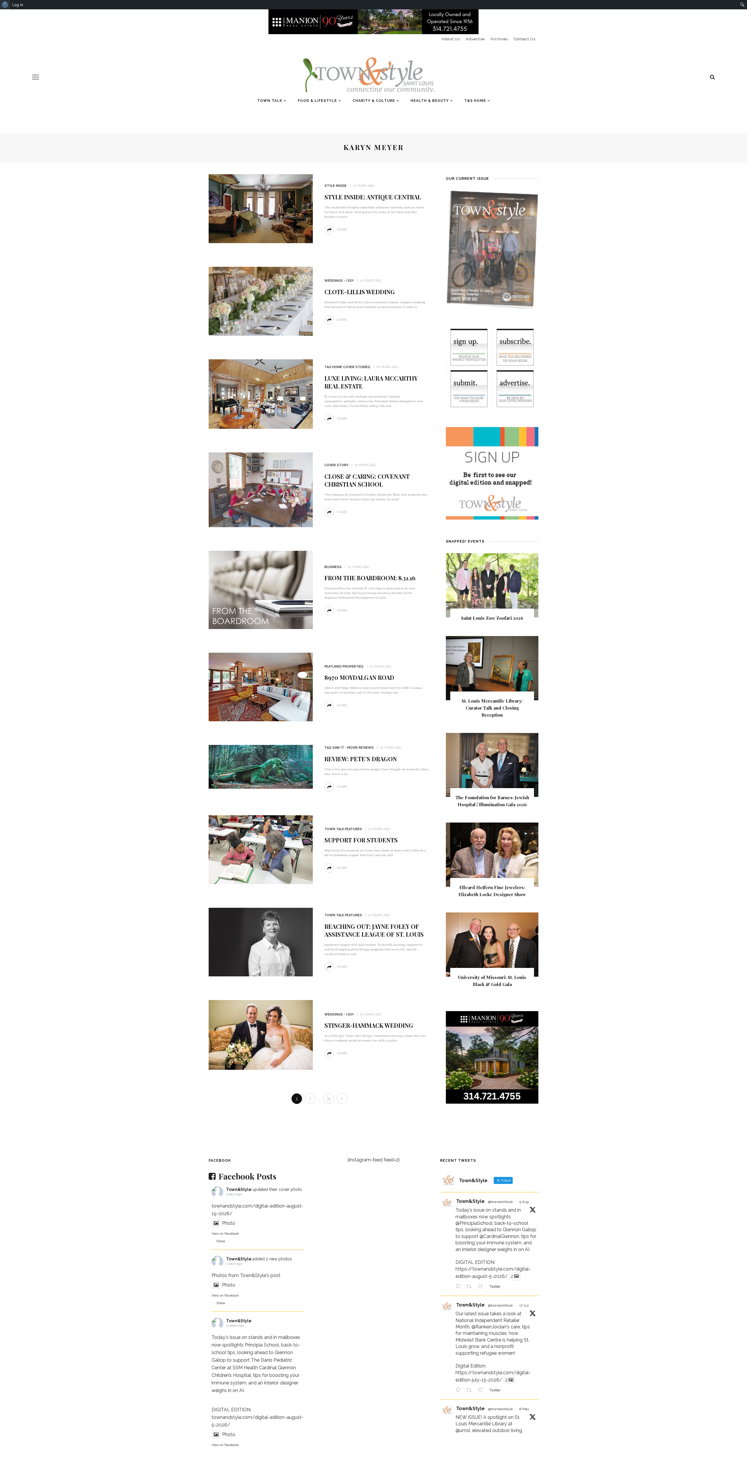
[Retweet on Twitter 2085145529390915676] (471, 1287)
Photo (228, 1223)
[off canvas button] (35, 77)
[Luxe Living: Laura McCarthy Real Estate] (261, 393)
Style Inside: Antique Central (372, 197)
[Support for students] (261, 849)
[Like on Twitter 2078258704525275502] (482, 1390)
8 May (524, 1409)
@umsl (462, 1430)
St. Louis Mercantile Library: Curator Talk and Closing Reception (492, 708)
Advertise (475, 39)
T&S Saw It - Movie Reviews (349, 748)
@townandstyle (500, 1202)
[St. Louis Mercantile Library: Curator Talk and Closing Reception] (492, 667)
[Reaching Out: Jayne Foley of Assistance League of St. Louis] (261, 942)
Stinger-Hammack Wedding (368, 1025)
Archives (499, 39)
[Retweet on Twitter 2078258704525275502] (471, 1390)
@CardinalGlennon (499, 1236)
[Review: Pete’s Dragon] (261, 766)
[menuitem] (5, 4)
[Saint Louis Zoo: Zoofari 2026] (492, 585)
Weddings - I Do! (339, 281)
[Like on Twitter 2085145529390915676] (482, 1287)
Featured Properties (344, 666)
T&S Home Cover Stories (347, 367)
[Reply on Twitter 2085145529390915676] (459, 1287)
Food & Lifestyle (317, 101)
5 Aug (524, 1202)
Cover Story (336, 465)
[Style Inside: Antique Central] (261, 208)
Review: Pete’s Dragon (360, 759)
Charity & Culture (373, 101)
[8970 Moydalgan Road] (261, 686)
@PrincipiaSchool (474, 1223)
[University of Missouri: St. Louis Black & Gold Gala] (492, 944)
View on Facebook (225, 1234)
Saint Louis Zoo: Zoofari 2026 (492, 618)
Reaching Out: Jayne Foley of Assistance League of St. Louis (374, 930)
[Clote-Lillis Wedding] (261, 301)
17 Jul (523, 1305)
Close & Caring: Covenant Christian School (367, 480)
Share (220, 1241)
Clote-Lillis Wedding (359, 292)
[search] (712, 77)
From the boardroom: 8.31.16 (370, 578)
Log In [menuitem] (17, 4)
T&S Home (475, 101)
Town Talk (269, 101)
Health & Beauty (430, 101)
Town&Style (239, 1189)
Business (333, 567)
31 (329, 1098)
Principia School (262, 1345)
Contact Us (524, 39)
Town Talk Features (343, 829)
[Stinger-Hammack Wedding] (261, 1034)
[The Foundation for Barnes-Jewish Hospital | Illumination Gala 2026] (492, 764)
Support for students (361, 840)
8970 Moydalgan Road (359, 677)
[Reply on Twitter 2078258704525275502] (459, 1390)
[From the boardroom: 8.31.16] (261, 589)
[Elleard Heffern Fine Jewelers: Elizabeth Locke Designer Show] (492, 854)
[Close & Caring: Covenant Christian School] (261, 489)
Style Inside (335, 186)
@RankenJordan (489, 1327)
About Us (450, 39)
